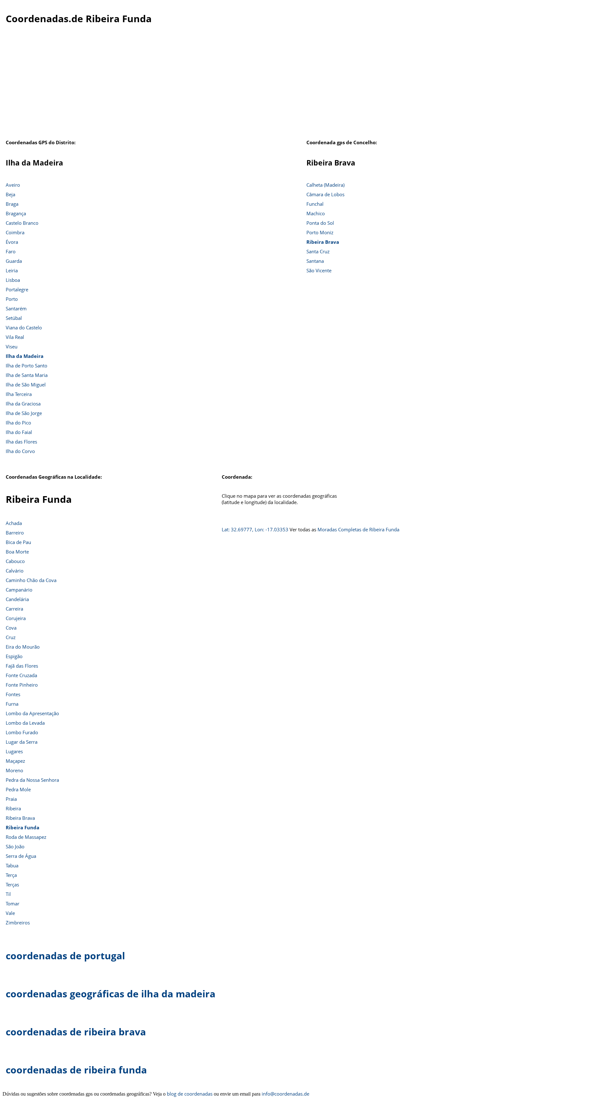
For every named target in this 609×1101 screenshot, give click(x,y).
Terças (12, 884)
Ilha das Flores (21, 441)
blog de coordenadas (190, 1094)
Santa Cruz (318, 251)
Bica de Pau (18, 542)
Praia (11, 799)
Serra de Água (21, 856)
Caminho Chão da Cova (31, 580)
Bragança (16, 213)
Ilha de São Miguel (26, 384)
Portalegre (17, 289)
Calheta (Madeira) (325, 185)
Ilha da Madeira (24, 356)
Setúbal (14, 318)
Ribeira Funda (22, 827)
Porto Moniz (319, 232)
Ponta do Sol (320, 223)
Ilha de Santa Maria (27, 375)
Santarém (16, 308)
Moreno (14, 770)
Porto (12, 299)
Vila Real (15, 337)
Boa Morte (17, 551)
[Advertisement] (304, 85)
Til (8, 894)
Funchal (315, 204)
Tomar (12, 903)
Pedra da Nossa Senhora (32, 780)
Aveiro (13, 185)
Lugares (14, 751)
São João (15, 846)
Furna (12, 704)
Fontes (13, 694)
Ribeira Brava (322, 242)
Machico (315, 213)
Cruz (11, 637)
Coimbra (15, 232)
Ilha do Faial (19, 432)
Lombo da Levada (25, 723)
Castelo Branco (22, 223)
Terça (11, 875)
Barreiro (15, 532)
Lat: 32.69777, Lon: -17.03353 (255, 529)
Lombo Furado (22, 732)
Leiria (12, 270)
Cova (11, 628)
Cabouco (15, 561)
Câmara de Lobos (325, 194)
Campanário (19, 589)
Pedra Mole (18, 789)
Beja (10, 194)
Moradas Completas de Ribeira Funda (358, 529)
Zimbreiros (18, 922)
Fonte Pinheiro (22, 685)
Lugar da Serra (21, 742)
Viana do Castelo (24, 327)
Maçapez (15, 761)
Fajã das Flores (22, 666)
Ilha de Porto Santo (26, 365)
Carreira (14, 609)
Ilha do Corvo (20, 451)
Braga (12, 204)
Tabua (12, 865)
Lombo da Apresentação (32, 713)
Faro (11, 251)
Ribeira (13, 808)
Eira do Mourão (23, 647)
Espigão (14, 656)
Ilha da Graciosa (23, 403)
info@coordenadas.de (285, 1094)
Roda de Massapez (26, 837)
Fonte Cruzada (21, 675)
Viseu (11, 346)
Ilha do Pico (18, 422)
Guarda (14, 261)
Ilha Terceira (19, 394)
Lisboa (13, 280)
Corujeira (16, 618)
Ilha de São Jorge (24, 413)
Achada (14, 523)
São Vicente (318, 270)
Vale (10, 913)
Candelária (17, 599)
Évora (12, 242)
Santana (315, 261)
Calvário (14, 570)
